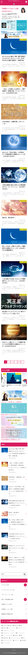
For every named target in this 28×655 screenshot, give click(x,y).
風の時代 (16, 625)
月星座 (10, 625)
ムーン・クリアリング (7, 635)
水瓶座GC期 (5, 638)
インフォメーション (7, 589)
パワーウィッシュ (7, 594)
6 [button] (17, 388)
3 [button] (12, 388)
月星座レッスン (7, 609)
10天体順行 (23, 640)
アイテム (5, 585)
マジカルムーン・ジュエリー (9, 633)
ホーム (13, 650)
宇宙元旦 (16, 635)
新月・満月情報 (7, 599)
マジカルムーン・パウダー (8, 630)
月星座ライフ (6, 604)
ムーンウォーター (20, 633)
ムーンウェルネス (6, 643)
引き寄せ (4, 625)
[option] (14, 380)
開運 (21, 625)
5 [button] (15, 388)
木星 (21, 635)
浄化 (24, 638)
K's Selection (13, 652)
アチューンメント (11, 628)
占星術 (4, 628)
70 (19, 362)
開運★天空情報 (7, 614)
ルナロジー (16, 640)
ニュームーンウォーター (15, 638)
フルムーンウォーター (7, 640)
